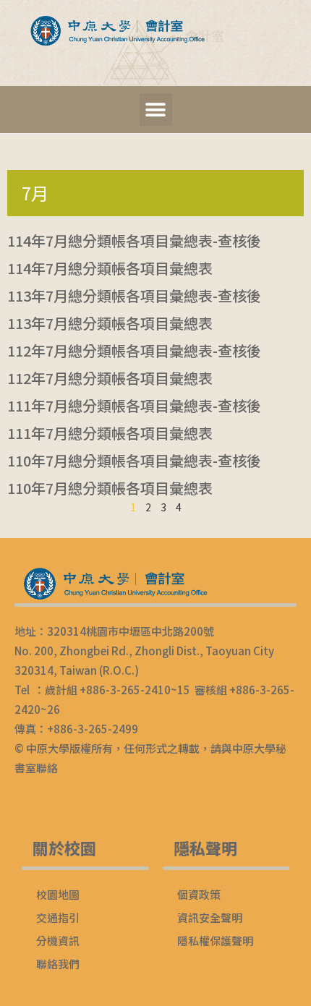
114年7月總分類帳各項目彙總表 (110, 267)
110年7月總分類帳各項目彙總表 (110, 487)
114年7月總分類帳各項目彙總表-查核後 (134, 240)
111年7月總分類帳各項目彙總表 (110, 432)
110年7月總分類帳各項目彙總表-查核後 (134, 460)
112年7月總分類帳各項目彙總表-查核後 (134, 350)
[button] (156, 109)
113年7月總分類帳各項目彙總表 (110, 322)
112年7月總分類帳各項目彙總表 (110, 377)
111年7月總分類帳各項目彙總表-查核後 (134, 405)
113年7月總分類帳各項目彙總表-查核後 (134, 295)
